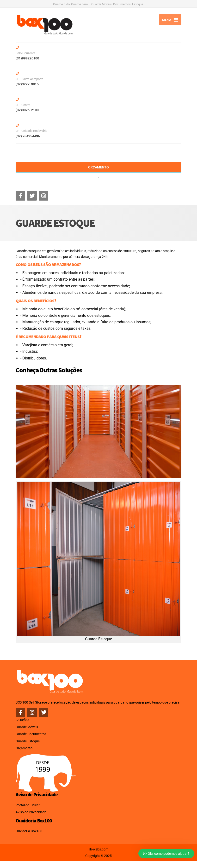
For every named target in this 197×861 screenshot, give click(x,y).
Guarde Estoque (28, 741)
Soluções (22, 720)
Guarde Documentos (31, 734)
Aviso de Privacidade (31, 812)
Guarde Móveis (27, 727)
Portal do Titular (28, 805)
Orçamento (24, 748)
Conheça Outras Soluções (49, 370)
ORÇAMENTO (98, 167)
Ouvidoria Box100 (29, 831)
